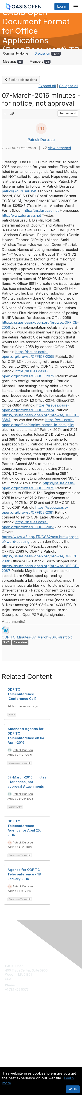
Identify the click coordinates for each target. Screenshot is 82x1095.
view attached (59, 148)
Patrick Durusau (41, 139)
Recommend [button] (67, 113)
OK (74, 1089)
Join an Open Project (20, 1024)
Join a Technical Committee (25, 1031)
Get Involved (14, 1018)
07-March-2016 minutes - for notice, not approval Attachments (27, 781)
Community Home (15, 53)
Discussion (47, 53)
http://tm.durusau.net (41, 210)
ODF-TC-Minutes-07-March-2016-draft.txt (37, 637)
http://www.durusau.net (21, 215)
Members (39, 61)
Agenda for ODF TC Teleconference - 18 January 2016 (24, 874)
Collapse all (68, 86)
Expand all (47, 86)
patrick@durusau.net (19, 191)
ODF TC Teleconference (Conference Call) (21, 694)
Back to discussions (22, 80)
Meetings (12, 61)
